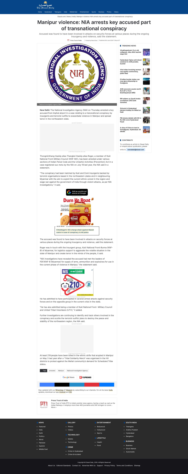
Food (99, 445)
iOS (70, 392)
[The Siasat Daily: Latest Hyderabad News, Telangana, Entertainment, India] (45, 5)
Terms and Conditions (124, 465)
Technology (72, 442)
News (69, 17)
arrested (52, 371)
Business (101, 12)
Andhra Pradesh (132, 430)
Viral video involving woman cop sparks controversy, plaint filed (130, 71)
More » (53, 407)
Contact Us (76, 465)
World (41, 439)
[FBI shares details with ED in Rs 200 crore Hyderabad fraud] (146, 120)
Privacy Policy (109, 465)
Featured (42, 427)
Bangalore (129, 436)
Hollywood (101, 430)
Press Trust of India (76, 40)
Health (99, 442)
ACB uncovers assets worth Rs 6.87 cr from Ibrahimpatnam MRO (130, 91)
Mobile (70, 439)
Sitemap (137, 465)
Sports (94, 12)
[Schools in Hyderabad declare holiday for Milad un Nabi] (146, 110)
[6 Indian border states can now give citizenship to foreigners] (146, 81)
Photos (109, 12)
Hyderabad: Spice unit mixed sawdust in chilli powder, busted (130, 62)
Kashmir (42, 446)
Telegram (68, 390)
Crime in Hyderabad (75, 451)
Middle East (73, 12)
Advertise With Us (88, 465)
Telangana (58, 12)
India (65, 12)
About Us (51, 465)
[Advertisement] (77, 137)
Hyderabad (48, 12)
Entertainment (84, 12)
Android (62, 392)
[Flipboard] (85, 377)
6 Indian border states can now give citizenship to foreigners (130, 81)
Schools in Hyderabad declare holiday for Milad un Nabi (130, 110)
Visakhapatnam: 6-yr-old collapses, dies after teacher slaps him (130, 52)
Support (100, 465)
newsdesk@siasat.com (135, 150)
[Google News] (68, 377)
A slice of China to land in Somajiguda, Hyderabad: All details (130, 129)
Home (40, 12)
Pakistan (42, 443)
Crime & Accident (74, 454)
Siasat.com (61, 17)
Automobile (130, 452)
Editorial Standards (63, 465)
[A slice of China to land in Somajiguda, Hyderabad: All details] (146, 129)
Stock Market (131, 449)
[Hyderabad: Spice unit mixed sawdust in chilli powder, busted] (146, 61)
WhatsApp (59, 390)
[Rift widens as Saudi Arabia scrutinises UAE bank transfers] (146, 100)
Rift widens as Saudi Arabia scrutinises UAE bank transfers (130, 100)
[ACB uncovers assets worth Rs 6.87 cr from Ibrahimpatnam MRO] (146, 91)
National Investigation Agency (77, 371)
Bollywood (101, 427)
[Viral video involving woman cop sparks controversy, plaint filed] (146, 71)
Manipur (61, 371)
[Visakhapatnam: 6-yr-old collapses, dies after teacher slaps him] (146, 52)
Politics (41, 436)
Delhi (41, 433)
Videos (116, 12)
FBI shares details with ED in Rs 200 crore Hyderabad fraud (130, 120)
